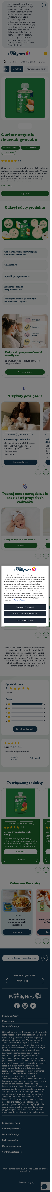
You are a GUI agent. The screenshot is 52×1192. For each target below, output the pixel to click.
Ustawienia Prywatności (25, 607)
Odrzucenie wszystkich (25, 620)
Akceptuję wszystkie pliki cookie (25, 614)
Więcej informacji (19, 600)
